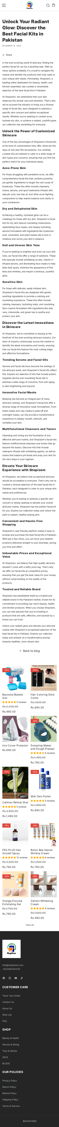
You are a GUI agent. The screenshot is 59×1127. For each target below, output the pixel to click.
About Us (7, 1008)
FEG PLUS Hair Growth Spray (11, 851)
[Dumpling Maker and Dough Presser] (44, 729)
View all (30, 925)
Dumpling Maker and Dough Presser (43, 747)
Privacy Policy (9, 1080)
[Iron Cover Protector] (15, 729)
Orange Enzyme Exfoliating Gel (12, 902)
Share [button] (9, 54)
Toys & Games (9, 1050)
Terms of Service (11, 1106)
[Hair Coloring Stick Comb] (44, 678)
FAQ (4, 1021)
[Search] (48, 5)
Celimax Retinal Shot (15, 802)
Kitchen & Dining (10, 1044)
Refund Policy (9, 1093)
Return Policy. (9, 1087)
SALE (5, 1057)
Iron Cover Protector (15, 745)
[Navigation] (4, 5)
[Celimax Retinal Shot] (15, 783)
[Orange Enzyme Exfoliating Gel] (15, 884)
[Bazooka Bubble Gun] (15, 678)
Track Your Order (11, 995)
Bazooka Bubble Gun (12, 696)
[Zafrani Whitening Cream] (44, 884)
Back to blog (31, 650)
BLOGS (6, 1063)
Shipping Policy (10, 1099)
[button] (53, 5)
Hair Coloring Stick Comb (43, 696)
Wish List (7, 1014)
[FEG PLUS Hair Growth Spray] (15, 833)
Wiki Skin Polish (41, 796)
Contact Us (8, 1002)
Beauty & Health (10, 1038)
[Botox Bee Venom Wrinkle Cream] (44, 833)
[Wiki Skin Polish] (44, 780)
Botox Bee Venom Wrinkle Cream (42, 851)
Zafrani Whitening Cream (42, 902)
